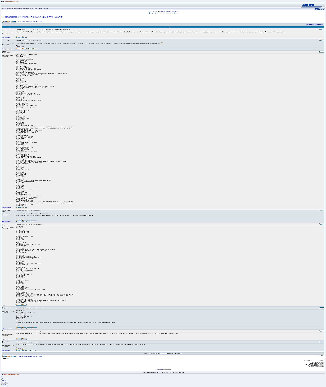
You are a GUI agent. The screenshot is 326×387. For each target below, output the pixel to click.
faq (28, 8)
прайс (36, 8)
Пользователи (162, 11)
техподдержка (22, 8)
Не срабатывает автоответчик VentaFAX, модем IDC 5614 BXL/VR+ (32, 17)
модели (16, 8)
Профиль (152, 13)
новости (11, 8)
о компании (5, 8)
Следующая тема (319, 24)
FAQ (151, 11)
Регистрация (175, 11)
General (40, 21)
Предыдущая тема (310, 24)
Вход (177, 13)
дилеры (40, 8)
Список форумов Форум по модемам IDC (27, 21)
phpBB (160, 369)
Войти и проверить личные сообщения (165, 13)
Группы (169, 11)
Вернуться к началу (6, 37)
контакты (46, 8)
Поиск (155, 11)
